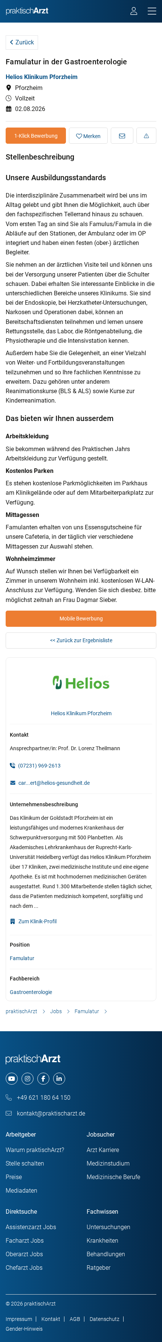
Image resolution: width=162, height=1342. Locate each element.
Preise (14, 1177)
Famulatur (22, 958)
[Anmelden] (134, 12)
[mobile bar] (152, 11)
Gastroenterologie (31, 992)
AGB (75, 1319)
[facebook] (43, 1079)
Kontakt (50, 1319)
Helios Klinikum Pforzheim (42, 77)
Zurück (24, 42)
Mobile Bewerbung (81, 619)
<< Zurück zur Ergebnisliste (81, 640)
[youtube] (12, 1079)
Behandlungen (106, 1254)
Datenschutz (104, 1319)
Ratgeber (98, 1267)
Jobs (56, 1011)
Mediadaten (21, 1190)
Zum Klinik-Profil (37, 921)
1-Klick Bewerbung (36, 136)
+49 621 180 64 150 (42, 1097)
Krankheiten (102, 1240)
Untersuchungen (108, 1227)
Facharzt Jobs (25, 1240)
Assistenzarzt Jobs (31, 1227)
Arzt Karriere (103, 1150)
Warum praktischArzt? (35, 1150)
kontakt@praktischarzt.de (50, 1113)
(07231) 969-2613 (39, 766)
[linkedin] (59, 1079)
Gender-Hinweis (24, 1329)
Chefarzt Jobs (24, 1267)
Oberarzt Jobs (24, 1254)
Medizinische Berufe (113, 1177)
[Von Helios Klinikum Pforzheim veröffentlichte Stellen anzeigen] (81, 684)
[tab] (81, 471)
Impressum (19, 1319)
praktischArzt (21, 1011)
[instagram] (27, 1079)
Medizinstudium (108, 1163)
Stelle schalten (25, 1163)
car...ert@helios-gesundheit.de (54, 783)
